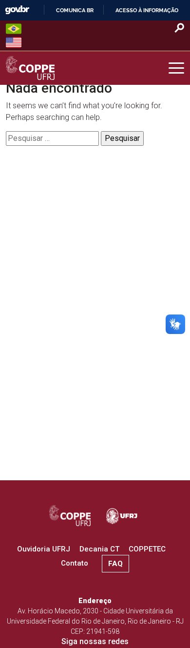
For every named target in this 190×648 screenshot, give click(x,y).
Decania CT (99, 549)
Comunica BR (75, 10)
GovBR (17, 10)
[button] (176, 68)
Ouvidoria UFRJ (43, 549)
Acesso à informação (146, 10)
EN (13, 42)
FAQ (115, 563)
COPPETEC (147, 549)
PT (13, 28)
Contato (74, 563)
